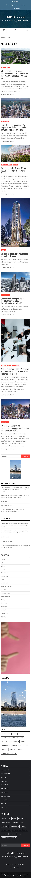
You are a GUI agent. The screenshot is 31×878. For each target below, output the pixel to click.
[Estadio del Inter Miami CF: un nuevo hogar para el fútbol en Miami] (15, 153)
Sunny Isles (4, 603)
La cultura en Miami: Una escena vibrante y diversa (14, 255)
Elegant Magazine (13, 875)
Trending (8, 67)
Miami (2, 579)
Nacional (10, 164)
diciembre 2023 (5, 788)
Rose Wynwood (5, 501)
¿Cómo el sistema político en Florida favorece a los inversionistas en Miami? (13, 301)
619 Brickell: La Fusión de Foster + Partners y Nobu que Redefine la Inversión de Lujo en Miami (15, 496)
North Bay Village (5, 593)
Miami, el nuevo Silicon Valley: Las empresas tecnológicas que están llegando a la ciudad (15, 371)
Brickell (3, 566)
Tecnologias (10, 365)
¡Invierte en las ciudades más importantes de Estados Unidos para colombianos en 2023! (14, 127)
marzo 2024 (4, 781)
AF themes (23, 875)
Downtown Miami (5, 573)
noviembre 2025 (5, 770)
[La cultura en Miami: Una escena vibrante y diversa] (15, 222)
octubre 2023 (4, 792)
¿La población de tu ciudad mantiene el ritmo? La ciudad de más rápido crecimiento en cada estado (14, 74)
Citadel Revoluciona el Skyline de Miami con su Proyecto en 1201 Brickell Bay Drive (13, 510)
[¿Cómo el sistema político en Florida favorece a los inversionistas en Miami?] (15, 281)
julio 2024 (3, 777)
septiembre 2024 (5, 774)
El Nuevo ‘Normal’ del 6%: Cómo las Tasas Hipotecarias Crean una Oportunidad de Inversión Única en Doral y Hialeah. (15, 489)
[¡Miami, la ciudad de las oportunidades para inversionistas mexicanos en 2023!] (15, 408)
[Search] (27, 30)
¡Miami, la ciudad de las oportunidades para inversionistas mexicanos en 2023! (15, 428)
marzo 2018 (4, 807)
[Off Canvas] (4, 30)
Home (7, 5)
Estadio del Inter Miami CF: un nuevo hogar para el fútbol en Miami (13, 171)
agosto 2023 (4, 800)
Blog (12, 5)
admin (4, 94)
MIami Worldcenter (6, 586)
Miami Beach (4, 583)
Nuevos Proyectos (15, 8)
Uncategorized (5, 613)
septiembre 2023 (5, 796)
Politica (7, 295)
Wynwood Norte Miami (7, 505)
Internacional (5, 121)
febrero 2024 (4, 785)
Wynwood (3, 617)
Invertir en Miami (15, 17)
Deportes (17, 5)
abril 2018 (3, 803)
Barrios (22, 5)
